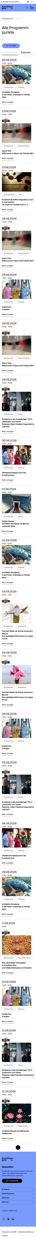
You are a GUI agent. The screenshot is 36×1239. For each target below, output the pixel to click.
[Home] (7, 8)
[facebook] (4, 1219)
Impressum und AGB (9, 1232)
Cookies (5, 1236)
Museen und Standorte (11, 2)
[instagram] (8, 1219)
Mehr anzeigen (7, 102)
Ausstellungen (9, 53)
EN (32, 2)
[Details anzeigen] (18, 74)
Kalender (26, 53)
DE (28, 2)
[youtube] (13, 1219)
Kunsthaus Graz (7, 19)
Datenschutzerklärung (26, 1232)
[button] (27, 8)
